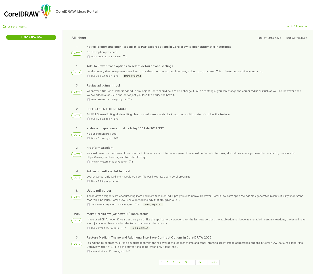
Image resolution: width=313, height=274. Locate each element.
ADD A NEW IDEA (32, 37)
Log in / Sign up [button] (295, 26)
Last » (213, 262)
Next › (201, 262)
